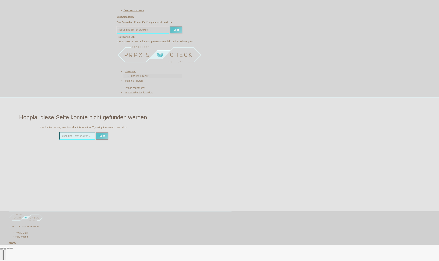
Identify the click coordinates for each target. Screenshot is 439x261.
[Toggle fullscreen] (8, 248)
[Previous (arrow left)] (1, 255)
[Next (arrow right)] (4, 255)
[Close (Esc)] (1, 248)
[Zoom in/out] (11, 248)
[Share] (4, 248)
